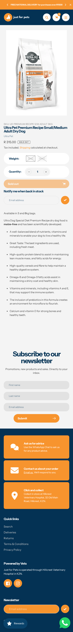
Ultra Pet (8, 136)
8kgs (42, 158)
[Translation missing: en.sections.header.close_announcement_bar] (70, 4)
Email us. (28, 472)
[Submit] (65, 609)
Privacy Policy (12, 549)
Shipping (25, 147)
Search (8, 526)
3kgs (30, 158)
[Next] (65, 4)
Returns (9, 538)
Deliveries (10, 532)
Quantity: (15, 171)
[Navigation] (66, 17)
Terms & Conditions (16, 544)
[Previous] (7, 4)
